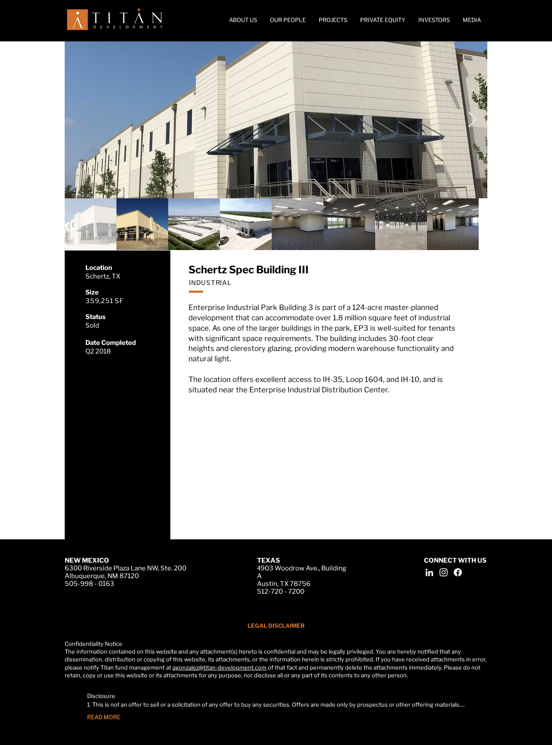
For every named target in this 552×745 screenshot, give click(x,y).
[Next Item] (472, 120)
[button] (471, 20)
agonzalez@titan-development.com (219, 667)
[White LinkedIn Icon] (429, 572)
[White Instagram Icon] (443, 572)
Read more (103, 717)
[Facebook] (457, 572)
